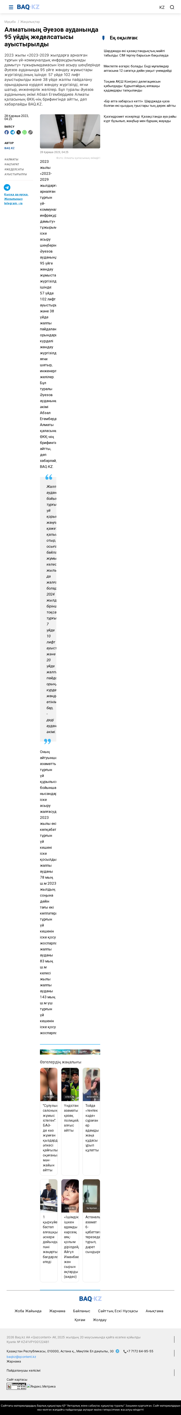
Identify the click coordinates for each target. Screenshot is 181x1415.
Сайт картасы (17, 1379)
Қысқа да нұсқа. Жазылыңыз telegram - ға (16, 199)
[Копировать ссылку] (30, 132)
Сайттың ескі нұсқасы (118, 1311)
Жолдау (100, 1320)
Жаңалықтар (30, 21)
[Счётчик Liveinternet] (16, 1386)
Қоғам (80, 1320)
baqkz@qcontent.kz (21, 1357)
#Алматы (11, 159)
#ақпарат (11, 164)
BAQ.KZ (9, 148)
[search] (172, 7)
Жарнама (57, 1311)
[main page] (86, 7)
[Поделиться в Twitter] (18, 132)
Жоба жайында (28, 1311)
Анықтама (154, 1311)
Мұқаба (10, 21)
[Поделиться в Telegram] (12, 132)
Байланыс (81, 1311)
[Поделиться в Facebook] (6, 132)
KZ (162, 7)
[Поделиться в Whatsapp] (24, 132)
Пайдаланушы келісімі (23, 1370)
